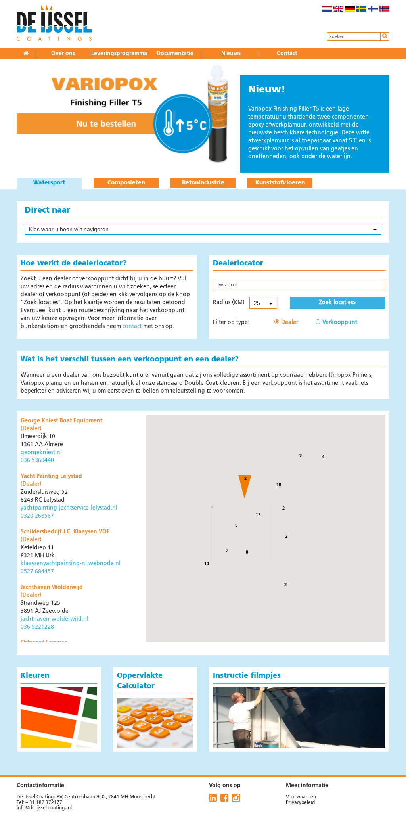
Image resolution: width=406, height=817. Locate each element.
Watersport (49, 183)
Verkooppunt (339, 322)
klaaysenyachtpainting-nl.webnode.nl (71, 563)
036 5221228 (37, 627)
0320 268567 (37, 516)
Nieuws (231, 53)
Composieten (126, 183)
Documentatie (175, 53)
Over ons (63, 53)
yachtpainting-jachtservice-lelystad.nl (69, 508)
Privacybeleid (300, 802)
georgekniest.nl (41, 452)
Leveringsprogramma (119, 53)
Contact (287, 53)
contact (132, 326)
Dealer (289, 322)
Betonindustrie (203, 183)
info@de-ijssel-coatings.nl (44, 808)
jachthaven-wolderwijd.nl (54, 619)
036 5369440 (37, 460)
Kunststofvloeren (280, 183)
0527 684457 (37, 571)
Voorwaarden (301, 797)
